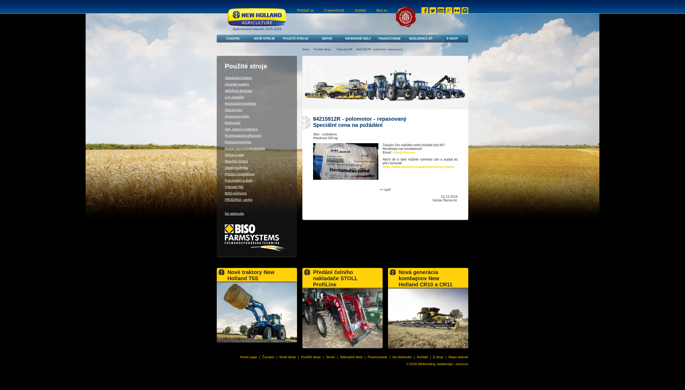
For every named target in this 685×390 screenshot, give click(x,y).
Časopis (232, 38)
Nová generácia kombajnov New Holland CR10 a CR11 (425, 278)
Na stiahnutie (234, 214)
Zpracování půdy (237, 116)
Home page (248, 357)
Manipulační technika (240, 104)
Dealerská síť (421, 38)
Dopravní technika (238, 142)
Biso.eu (381, 10)
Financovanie (389, 38)
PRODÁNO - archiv (239, 200)
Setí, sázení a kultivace (241, 129)
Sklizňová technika (238, 91)
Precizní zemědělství (240, 174)
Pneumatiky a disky (239, 180)
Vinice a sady (234, 155)
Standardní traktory (238, 78)
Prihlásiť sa (305, 10)
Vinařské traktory (237, 84)
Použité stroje (295, 38)
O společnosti (334, 10)
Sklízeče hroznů (236, 161)
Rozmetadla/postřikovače (243, 136)
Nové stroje (264, 38)
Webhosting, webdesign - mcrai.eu (443, 364)
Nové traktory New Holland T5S (251, 275)
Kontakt (360, 10)
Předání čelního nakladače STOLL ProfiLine (335, 278)
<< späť (385, 190)
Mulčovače (233, 123)
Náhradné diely (358, 38)
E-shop (452, 38)
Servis (327, 38)
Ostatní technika (236, 168)
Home (306, 49)
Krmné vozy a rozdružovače (245, 148)
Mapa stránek (458, 357)
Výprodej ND (344, 49)
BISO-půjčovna (236, 193)
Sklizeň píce (233, 110)
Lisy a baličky (234, 97)
